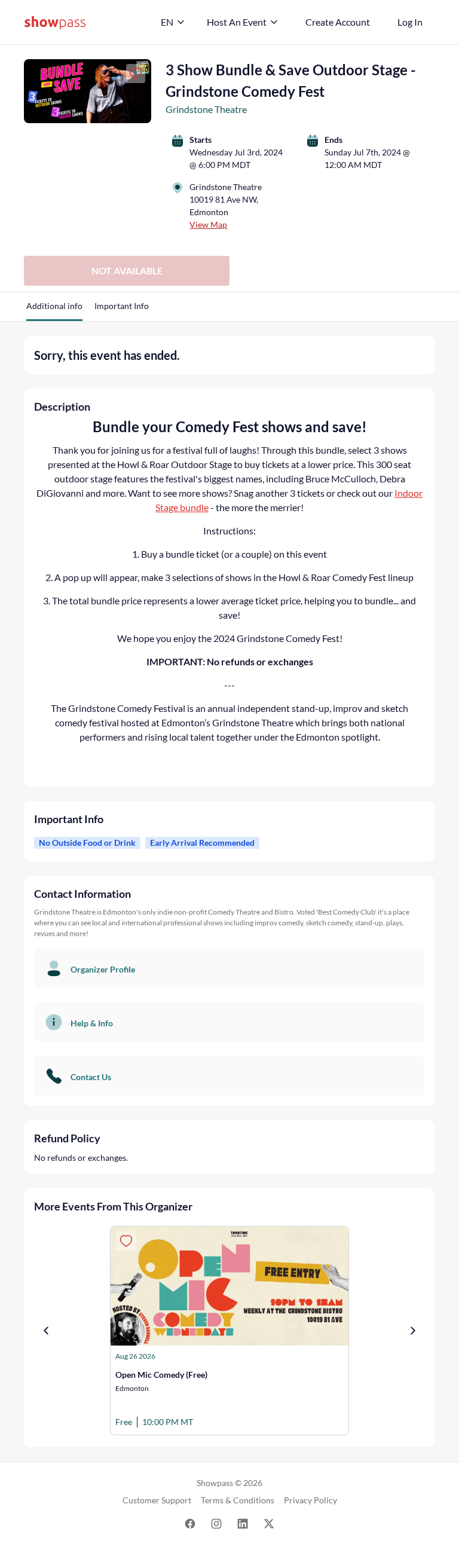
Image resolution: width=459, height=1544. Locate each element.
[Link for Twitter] (269, 1523)
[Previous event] (46, 1331)
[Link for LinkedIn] (243, 1523)
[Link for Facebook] (190, 1523)
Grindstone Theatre (206, 109)
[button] (54, 310)
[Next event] (413, 1331)
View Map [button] (208, 224)
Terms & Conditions (237, 1500)
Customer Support (157, 1500)
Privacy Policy (310, 1500)
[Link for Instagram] (216, 1523)
